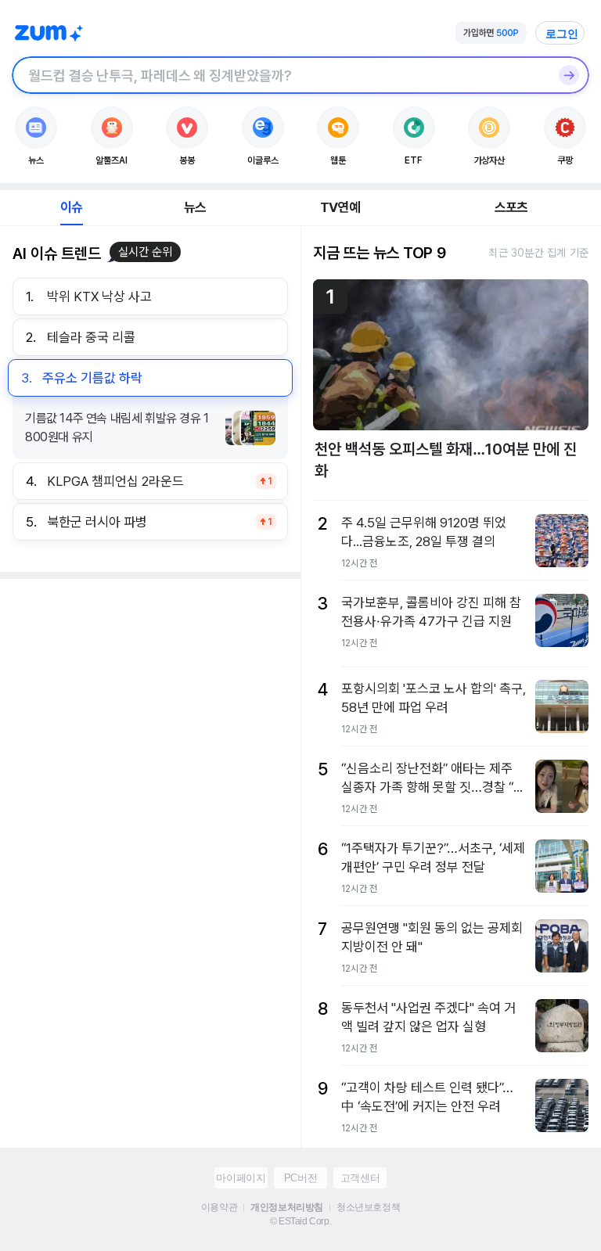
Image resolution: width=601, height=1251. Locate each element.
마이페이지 (240, 1178)
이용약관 (219, 1207)
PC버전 (300, 1178)
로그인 (561, 33)
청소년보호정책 (368, 1207)
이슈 (71, 207)
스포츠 (511, 207)
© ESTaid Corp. (300, 1221)
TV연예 (340, 207)
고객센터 (360, 1178)
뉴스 (195, 207)
